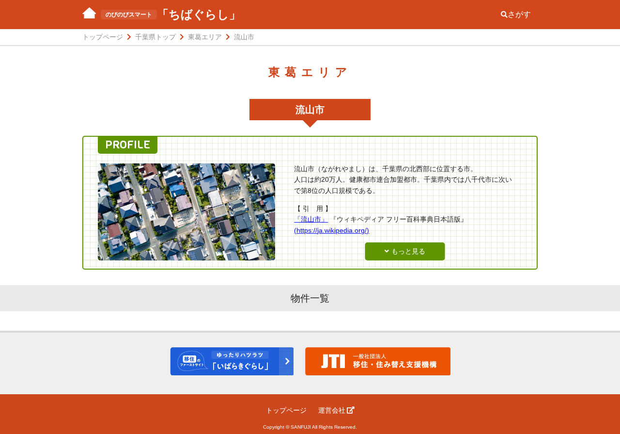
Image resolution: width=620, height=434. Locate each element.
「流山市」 (311, 219)
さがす (519, 14)
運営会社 (331, 410)
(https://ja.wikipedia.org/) (331, 230)
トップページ (286, 410)
